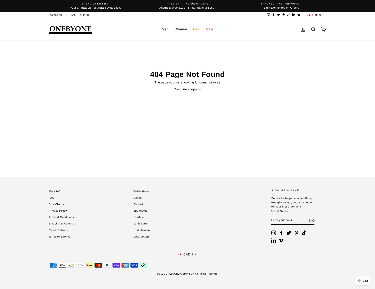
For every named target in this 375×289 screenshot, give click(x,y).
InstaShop (55, 14)
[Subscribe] (311, 220)
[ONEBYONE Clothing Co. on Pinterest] (296, 232)
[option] (95, 6)
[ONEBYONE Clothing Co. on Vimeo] (281, 240)
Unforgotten (141, 236)
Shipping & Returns (61, 223)
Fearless (139, 217)
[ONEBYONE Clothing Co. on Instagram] (273, 232)
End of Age (140, 210)
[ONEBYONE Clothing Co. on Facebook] (281, 232)
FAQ (73, 14)
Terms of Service (59, 236)
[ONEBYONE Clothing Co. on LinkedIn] (273, 240)
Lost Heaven (141, 230)
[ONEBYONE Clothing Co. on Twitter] (289, 232)
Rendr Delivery (58, 230)
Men (165, 29)
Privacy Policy (58, 210)
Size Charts (56, 204)
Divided (138, 204)
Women (181, 29)
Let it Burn (140, 223)
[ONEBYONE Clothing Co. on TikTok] (304, 232)
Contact (85, 14)
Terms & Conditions (61, 217)
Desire (137, 197)
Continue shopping (187, 89)
